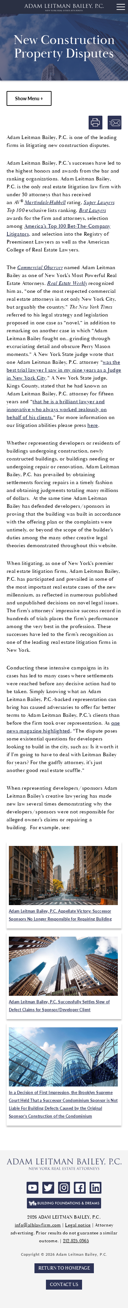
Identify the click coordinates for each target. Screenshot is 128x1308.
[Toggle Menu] (121, 7)
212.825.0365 (76, 1241)
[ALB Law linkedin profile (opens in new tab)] (95, 1188)
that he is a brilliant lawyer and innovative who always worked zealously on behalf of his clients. (57, 409)
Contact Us (64, 1285)
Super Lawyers (98, 202)
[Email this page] (114, 122)
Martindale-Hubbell (44, 202)
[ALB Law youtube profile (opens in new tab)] (32, 1188)
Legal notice (78, 1225)
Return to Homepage (64, 1268)
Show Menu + (29, 98)
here (92, 425)
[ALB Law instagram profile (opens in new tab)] (64, 1188)
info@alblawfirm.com (38, 1225)
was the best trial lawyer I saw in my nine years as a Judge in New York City (64, 370)
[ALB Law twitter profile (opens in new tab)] (48, 1188)
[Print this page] (95, 122)
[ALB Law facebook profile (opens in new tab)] (80, 1188)
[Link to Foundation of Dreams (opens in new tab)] (64, 1203)
